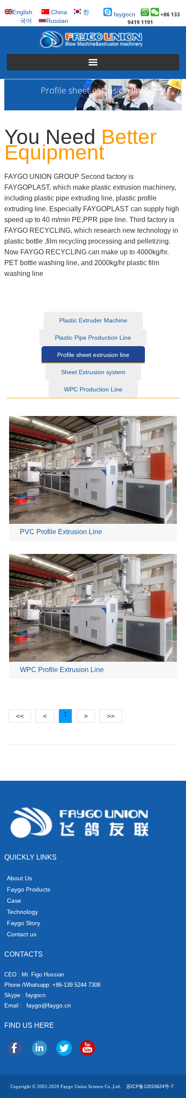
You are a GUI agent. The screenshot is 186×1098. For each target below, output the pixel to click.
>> (111, 716)
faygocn (123, 14)
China (58, 12)
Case (14, 900)
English (22, 12)
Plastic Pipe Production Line (93, 337)
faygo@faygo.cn (48, 1005)
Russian (57, 20)
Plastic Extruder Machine (93, 320)
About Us (19, 878)
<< (20, 716)
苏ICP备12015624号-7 (149, 1086)
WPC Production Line (93, 389)
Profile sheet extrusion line (93, 354)
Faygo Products (28, 889)
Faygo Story (23, 923)
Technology (22, 911)
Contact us (21, 934)
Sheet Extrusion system (93, 372)
